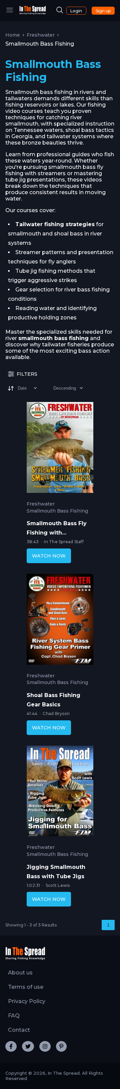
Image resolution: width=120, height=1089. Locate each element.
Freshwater (41, 35)
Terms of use (25, 987)
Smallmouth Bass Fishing (57, 511)
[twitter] (28, 1046)
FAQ (14, 1015)
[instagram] (45, 1046)
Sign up (103, 10)
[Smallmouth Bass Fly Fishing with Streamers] (60, 449)
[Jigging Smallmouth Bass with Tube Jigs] (60, 793)
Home (12, 35)
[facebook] (11, 1046)
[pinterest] (61, 1046)
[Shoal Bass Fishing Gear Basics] (60, 621)
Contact (19, 1030)
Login (76, 10)
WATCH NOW (49, 556)
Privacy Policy (26, 1001)
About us (20, 972)
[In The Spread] (32, 13)
